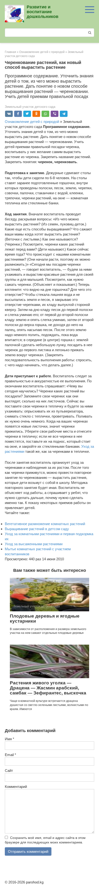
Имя (9, 739)
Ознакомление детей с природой (32, 122)
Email (10, 755)
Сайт (9, 770)
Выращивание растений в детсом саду (37, 529)
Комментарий (16, 787)
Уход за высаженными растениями (33, 544)
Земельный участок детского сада (30, 107)
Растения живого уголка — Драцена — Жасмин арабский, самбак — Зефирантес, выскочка (48, 687)
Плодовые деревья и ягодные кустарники (45, 618)
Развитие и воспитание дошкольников (42, 12)
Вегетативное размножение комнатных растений (45, 524)
